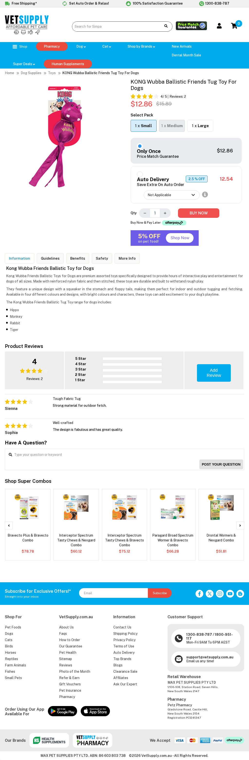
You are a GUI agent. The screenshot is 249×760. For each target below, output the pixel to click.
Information (19, 258)
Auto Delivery (123, 652)
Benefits (77, 258)
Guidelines (50, 258)
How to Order (69, 640)
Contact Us (122, 627)
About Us (66, 627)
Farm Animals (15, 665)
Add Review (214, 373)
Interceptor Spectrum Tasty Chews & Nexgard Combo (76, 540)
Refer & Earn (69, 678)
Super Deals (23, 64)
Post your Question (221, 464)
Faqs (63, 634)
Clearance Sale (125, 671)
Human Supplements (68, 64)
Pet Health (67, 652)
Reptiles (11, 659)
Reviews (65, 665)
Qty (134, 213)
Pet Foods (13, 627)
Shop (22, 46)
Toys (52, 73)
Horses (10, 652)
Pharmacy (52, 46)
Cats (8, 640)
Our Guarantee (70, 646)
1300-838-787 (217, 3)
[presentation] (9, 525)
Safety (102, 258)
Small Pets (13, 678)
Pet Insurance (70, 690)
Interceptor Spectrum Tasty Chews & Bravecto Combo (124, 540)
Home (9, 73)
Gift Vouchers (70, 684)
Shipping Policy (125, 634)
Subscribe (160, 593)
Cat (105, 46)
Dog (80, 46)
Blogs (118, 665)
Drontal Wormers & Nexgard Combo (221, 537)
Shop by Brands (140, 46)
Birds (9, 646)
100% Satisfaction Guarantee (157, 3)
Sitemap (65, 659)
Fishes (10, 671)
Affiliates (120, 678)
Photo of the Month (74, 671)
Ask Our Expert (125, 684)
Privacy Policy (124, 640)
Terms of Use (123, 646)
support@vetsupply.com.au (209, 657)
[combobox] (114, 26)
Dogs (9, 634)
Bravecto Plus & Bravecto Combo (28, 537)
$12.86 (225, 151)
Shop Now (179, 238)
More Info (127, 258)
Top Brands (122, 659)
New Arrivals (182, 46)
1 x (143, 126)
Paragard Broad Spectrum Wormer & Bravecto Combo (172, 540)
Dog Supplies (31, 73)
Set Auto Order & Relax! (88, 3)
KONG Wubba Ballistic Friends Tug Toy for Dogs (100, 73)
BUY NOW (199, 213)
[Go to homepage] (27, 33)
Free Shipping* (24, 3)
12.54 (226, 179)
